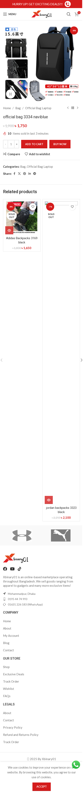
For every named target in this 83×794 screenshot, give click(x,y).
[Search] (69, 14)
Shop (6, 667)
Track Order (11, 681)
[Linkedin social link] (29, 173)
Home (7, 108)
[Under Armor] (22, 535)
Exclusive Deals (13, 674)
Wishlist (8, 688)
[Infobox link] (41, 4)
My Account (11, 635)
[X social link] (19, 173)
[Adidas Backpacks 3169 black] (21, 217)
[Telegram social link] (34, 173)
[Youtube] (12, 569)
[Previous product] (67, 108)
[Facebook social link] (14, 173)
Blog (6, 643)
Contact (8, 650)
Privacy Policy (12, 727)
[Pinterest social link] (24, 173)
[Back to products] (72, 108)
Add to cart (34, 144)
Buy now (59, 144)
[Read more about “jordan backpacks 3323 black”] (49, 500)
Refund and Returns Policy (20, 734)
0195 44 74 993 (17, 599)
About (7, 628)
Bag (18, 108)
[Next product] (77, 108)
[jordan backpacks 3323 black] (61, 352)
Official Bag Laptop (38, 108)
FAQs (6, 696)
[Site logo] (41, 14)
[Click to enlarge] (10, 93)
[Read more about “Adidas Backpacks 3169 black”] (9, 230)
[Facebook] (5, 569)
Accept (41, 786)
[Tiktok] (20, 569)
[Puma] (61, 535)
